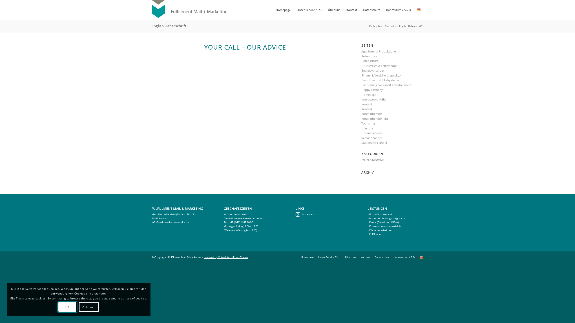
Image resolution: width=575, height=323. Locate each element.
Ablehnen (88, 307)
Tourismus (368, 123)
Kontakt (366, 104)
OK (67, 307)
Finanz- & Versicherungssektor (381, 75)
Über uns (367, 128)
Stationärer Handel (374, 143)
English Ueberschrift (169, 26)
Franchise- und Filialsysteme (380, 80)
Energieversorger (372, 70)
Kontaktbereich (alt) (374, 119)
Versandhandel (371, 138)
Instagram (308, 214)
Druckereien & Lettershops (379, 66)
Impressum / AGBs (373, 99)
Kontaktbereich (371, 114)
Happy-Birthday (372, 90)
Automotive (369, 56)
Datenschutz (369, 61)
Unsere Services (371, 133)
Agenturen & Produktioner (379, 51)
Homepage (368, 95)
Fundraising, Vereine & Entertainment (386, 85)
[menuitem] (283, 10)
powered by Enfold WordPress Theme (225, 257)
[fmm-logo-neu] (189, 10)
